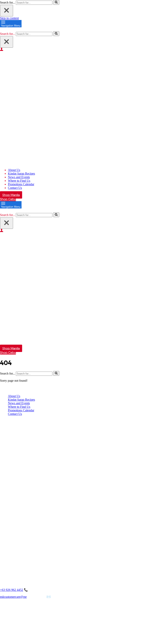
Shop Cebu (8, 199)
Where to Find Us (19, 180)
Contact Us (15, 187)
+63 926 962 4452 (11, 590)
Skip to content (9, 18)
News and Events (19, 177)
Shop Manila (11, 195)
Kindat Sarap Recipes (21, 173)
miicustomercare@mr (13, 596)
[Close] (6, 10)
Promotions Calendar (21, 184)
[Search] (56, 2)
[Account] (81, 49)
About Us (14, 170)
